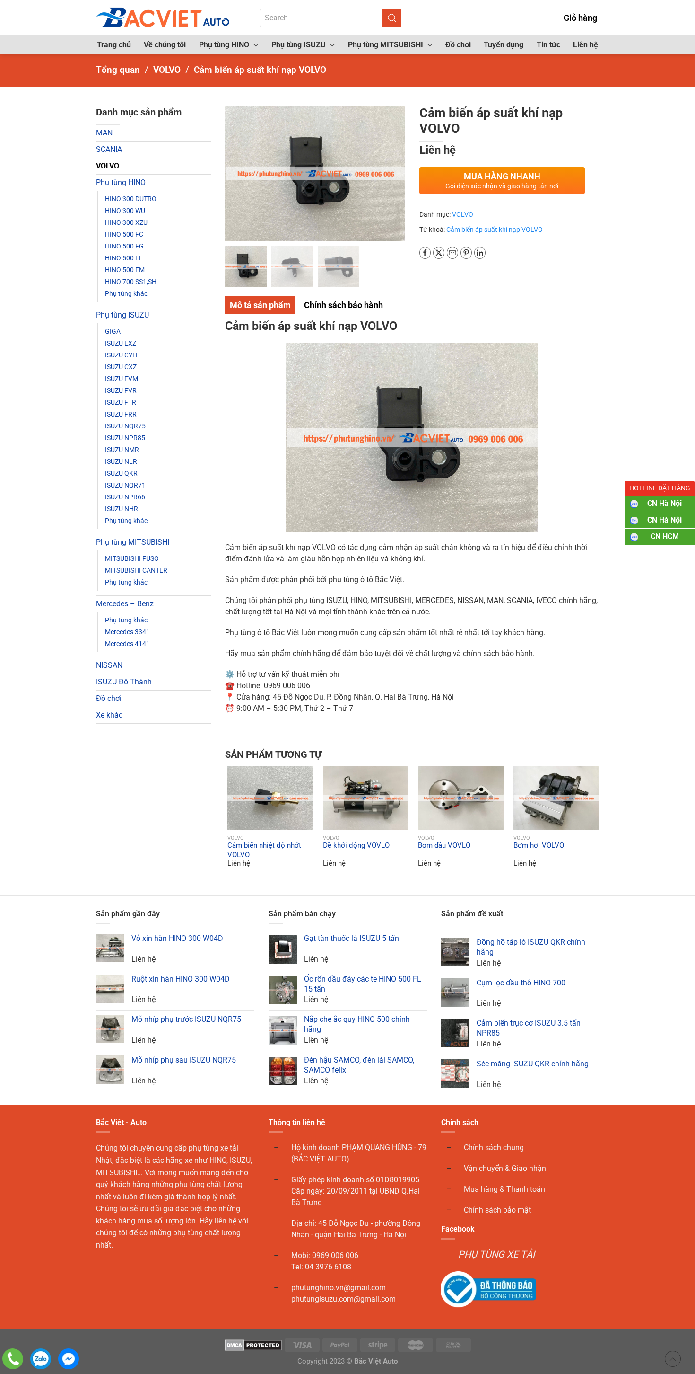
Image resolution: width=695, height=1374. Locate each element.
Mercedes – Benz (125, 603)
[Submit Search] (391, 18)
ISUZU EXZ (120, 343)
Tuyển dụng (503, 44)
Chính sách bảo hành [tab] (343, 305)
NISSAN (109, 665)
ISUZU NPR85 (125, 438)
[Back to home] (163, 18)
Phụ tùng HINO (121, 182)
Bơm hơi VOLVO (538, 845)
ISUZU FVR (121, 390)
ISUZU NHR (121, 509)
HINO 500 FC (124, 234)
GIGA (113, 331)
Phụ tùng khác (126, 293)
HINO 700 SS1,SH (130, 281)
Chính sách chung (494, 1147)
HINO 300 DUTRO (130, 199)
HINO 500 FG (124, 246)
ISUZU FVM (121, 378)
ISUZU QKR (121, 473)
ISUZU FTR (120, 402)
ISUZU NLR (121, 461)
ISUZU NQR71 (125, 485)
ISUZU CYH (121, 355)
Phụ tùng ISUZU (122, 314)
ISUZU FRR (121, 414)
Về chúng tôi (165, 44)
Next (395, 172)
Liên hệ (585, 44)
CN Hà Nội (664, 503)
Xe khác (109, 714)
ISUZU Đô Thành (124, 681)
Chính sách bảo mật (497, 1210)
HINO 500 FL (124, 258)
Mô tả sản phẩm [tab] (260, 305)
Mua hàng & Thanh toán (504, 1189)
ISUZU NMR (122, 449)
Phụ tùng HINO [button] (224, 44)
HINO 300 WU (125, 210)
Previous (234, 172)
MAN (104, 132)
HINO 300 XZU (126, 222)
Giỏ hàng (580, 18)
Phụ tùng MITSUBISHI (132, 542)
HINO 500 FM (125, 270)
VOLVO (107, 165)
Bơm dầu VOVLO (444, 845)
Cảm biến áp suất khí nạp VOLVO (494, 229)
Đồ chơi (458, 44)
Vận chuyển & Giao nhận (505, 1168)
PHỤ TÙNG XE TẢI (496, 1254)
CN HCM (665, 536)
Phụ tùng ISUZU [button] (298, 44)
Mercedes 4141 (127, 643)
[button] (233, 798)
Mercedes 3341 (127, 632)
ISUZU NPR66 (125, 497)
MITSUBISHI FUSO (132, 558)
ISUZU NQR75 (125, 426)
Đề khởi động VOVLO (356, 845)
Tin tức (548, 44)
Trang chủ (114, 44)
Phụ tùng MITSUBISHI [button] (385, 44)
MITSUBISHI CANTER (136, 570)
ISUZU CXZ (121, 367)
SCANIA (109, 149)
